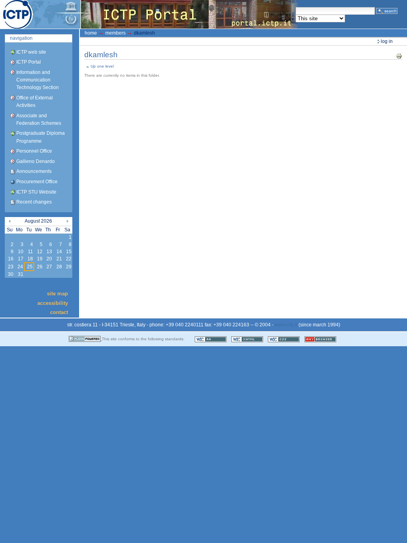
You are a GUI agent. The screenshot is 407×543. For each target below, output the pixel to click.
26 (40, 267)
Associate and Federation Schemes (38, 119)
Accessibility (52, 303)
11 (30, 251)
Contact (59, 312)
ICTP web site (31, 52)
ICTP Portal (149, 14)
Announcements (34, 171)
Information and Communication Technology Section (37, 80)
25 (30, 267)
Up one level (102, 66)
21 (59, 259)
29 (69, 267)
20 (49, 259)
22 (69, 259)
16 (11, 259)
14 (59, 251)
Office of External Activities (34, 101)
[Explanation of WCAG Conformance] (211, 339)
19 (40, 259)
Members (115, 33)
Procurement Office (37, 181)
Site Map (57, 294)
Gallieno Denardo (35, 161)
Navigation (21, 38)
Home (91, 33)
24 (20, 267)
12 (40, 251)
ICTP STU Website (36, 192)
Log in (387, 41)
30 (11, 274)
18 (30, 259)
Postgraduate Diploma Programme (40, 137)
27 (49, 267)
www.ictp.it (286, 325)
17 (20, 259)
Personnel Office (34, 151)
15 (69, 251)
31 (20, 274)
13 (49, 251)
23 (11, 267)
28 (59, 267)
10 (20, 251)
